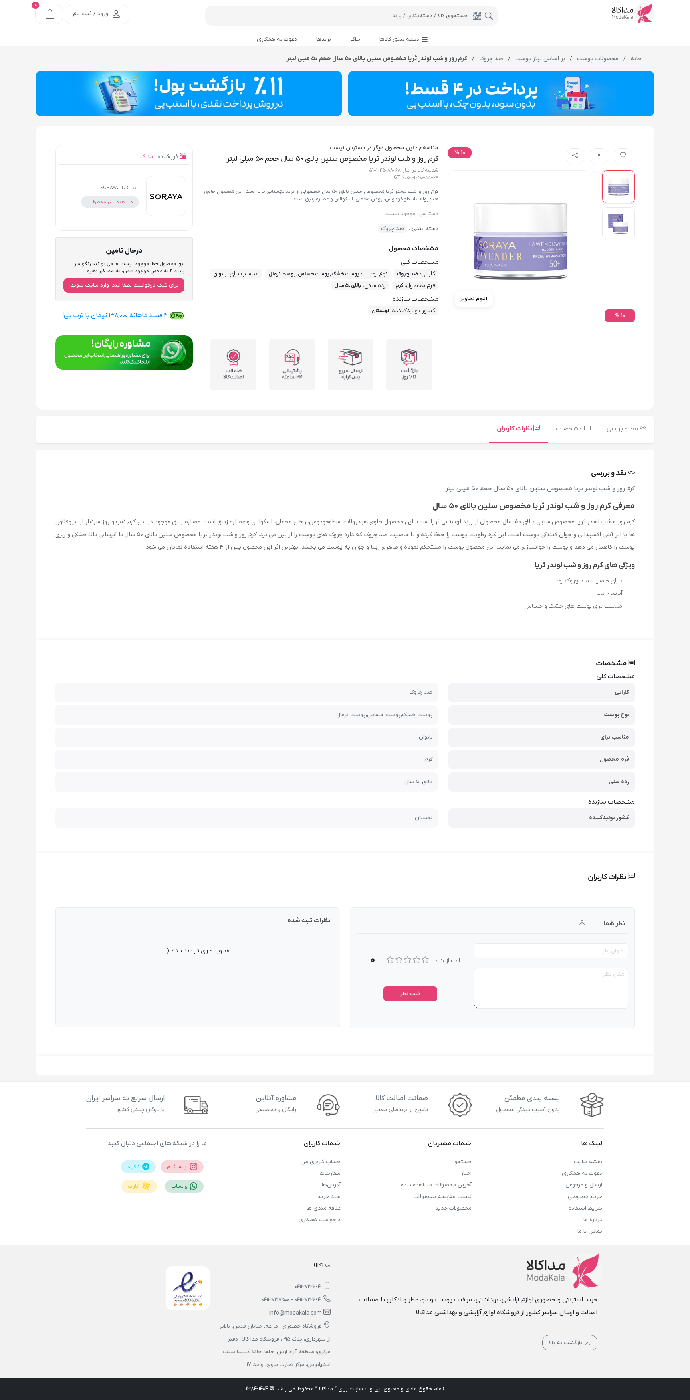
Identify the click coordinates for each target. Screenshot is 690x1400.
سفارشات (330, 1173)
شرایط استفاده (585, 1208)
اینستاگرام (178, 1167)
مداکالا (145, 156)
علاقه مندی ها (324, 1208)
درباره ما (592, 1220)
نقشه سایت (588, 1162)
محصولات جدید (453, 1208)
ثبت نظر (410, 994)
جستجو (462, 1162)
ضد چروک (392, 228)
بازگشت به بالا (566, 1343)
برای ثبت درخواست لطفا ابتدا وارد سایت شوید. (123, 285)
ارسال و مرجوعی (583, 1185)
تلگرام (134, 1167)
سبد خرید (329, 1196)
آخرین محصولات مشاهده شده (436, 1185)
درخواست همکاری (320, 1220)
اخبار (466, 1173)
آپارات (134, 1186)
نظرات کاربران (515, 429)
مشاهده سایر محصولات (110, 202)
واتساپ (180, 1186)
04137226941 (308, 1287)
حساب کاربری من (321, 1162)
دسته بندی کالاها (400, 39)
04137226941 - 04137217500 (292, 1300)
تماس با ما (589, 1231)
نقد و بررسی (623, 429)
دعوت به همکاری (582, 1173)
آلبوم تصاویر (473, 298)
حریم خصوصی (585, 1196)
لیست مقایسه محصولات (442, 1196)
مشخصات (570, 429)
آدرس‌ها (331, 1185)
